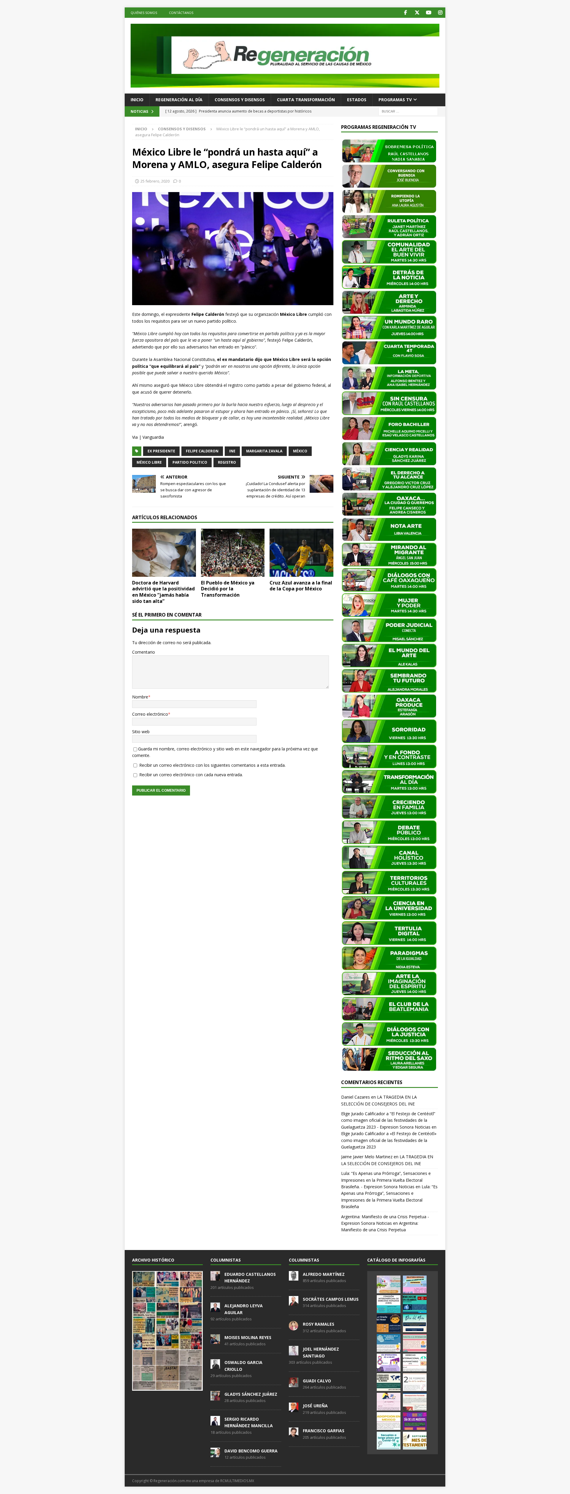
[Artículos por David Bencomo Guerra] (215, 1454)
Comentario (143, 652)
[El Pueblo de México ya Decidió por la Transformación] (233, 552)
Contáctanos (181, 12)
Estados (356, 99)
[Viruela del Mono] (388, 1323)
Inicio (137, 99)
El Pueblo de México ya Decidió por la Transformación (227, 588)
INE (232, 451)
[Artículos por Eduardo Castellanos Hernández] (215, 1277)
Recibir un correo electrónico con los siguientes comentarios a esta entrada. (212, 765)
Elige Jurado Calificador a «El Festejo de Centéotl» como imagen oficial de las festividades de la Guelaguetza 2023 (388, 1140)
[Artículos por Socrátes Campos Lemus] (293, 1302)
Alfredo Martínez (324, 1274)
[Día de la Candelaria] (415, 1382)
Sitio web (141, 731)
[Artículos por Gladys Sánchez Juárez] (215, 1397)
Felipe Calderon (202, 451)
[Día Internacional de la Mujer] (388, 1362)
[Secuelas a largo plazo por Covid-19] (388, 1440)
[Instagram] (440, 12)
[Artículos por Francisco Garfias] (293, 1434)
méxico (300, 451)
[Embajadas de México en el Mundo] (388, 1382)
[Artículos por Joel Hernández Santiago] (293, 1352)
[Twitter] (417, 12)
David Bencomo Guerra (251, 1451)
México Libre (149, 462)
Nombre (140, 697)
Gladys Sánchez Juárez (250, 1394)
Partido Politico (189, 462)
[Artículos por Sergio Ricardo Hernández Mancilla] (215, 1422)
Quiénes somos (144, 12)
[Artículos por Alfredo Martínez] (293, 1277)
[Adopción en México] (388, 1421)
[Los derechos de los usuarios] (415, 1304)
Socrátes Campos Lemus (331, 1299)
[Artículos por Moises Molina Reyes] (215, 1340)
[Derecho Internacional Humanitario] (415, 1362)
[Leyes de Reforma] (388, 1284)
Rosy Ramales (318, 1324)
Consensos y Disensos (240, 99)
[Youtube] (428, 12)
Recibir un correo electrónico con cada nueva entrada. (191, 774)
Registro (227, 462)
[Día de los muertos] (415, 1421)
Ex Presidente (161, 451)
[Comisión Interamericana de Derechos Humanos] (388, 1304)
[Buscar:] (408, 111)
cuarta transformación (306, 99)
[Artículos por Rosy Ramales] (293, 1327)
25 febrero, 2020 (155, 181)
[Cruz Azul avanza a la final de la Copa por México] (301, 552)
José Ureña (315, 1406)
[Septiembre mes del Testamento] (415, 1440)
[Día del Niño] (415, 1323)
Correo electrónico (150, 714)
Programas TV (395, 99)
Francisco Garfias (323, 1430)
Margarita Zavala (264, 451)
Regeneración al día (179, 99)
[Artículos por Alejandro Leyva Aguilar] (215, 1309)
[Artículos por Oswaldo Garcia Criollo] (215, 1365)
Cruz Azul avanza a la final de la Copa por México (301, 585)
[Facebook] (405, 12)
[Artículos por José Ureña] (293, 1408)
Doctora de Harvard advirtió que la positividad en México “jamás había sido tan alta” (163, 591)
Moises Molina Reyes (247, 1337)
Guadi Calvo (317, 1381)
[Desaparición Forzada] (415, 1402)
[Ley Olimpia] (388, 1402)
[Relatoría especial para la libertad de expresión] (415, 1284)
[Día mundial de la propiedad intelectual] (388, 1343)
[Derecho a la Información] (415, 1343)
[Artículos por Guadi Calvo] (293, 1384)
